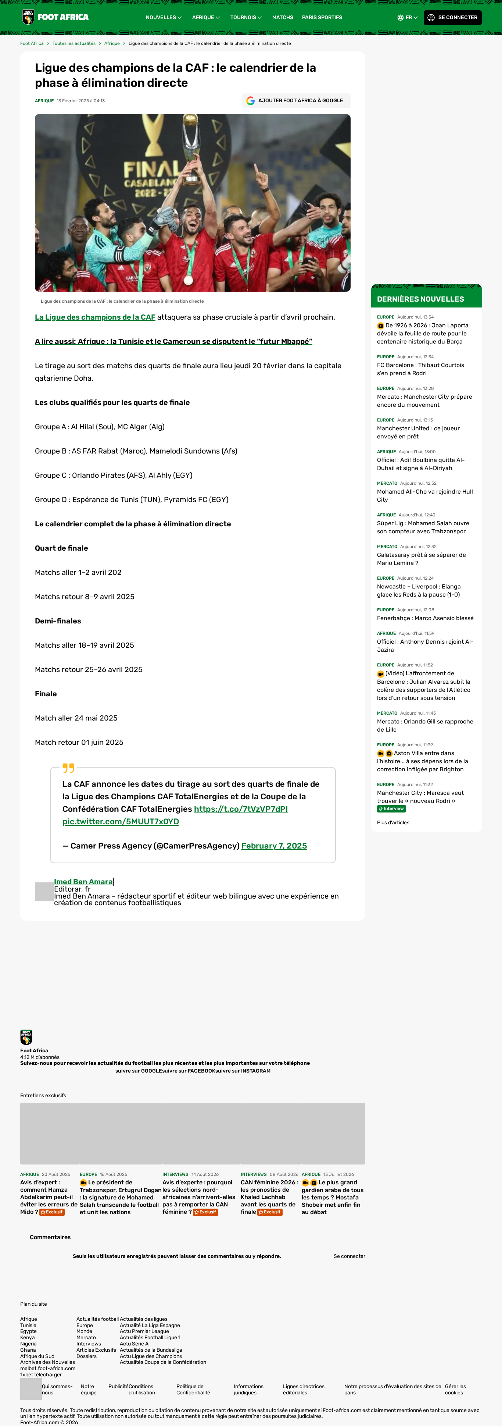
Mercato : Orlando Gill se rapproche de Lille (425, 725)
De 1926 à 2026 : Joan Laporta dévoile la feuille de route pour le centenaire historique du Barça (423, 333)
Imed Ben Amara (83, 881)
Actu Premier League (144, 1331)
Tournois (243, 17)
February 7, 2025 (274, 846)
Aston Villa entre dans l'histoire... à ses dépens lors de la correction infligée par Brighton (422, 761)
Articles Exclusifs (96, 1350)
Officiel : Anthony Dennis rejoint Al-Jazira (425, 645)
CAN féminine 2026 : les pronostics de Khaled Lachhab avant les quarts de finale (269, 1197)
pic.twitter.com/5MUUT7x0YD (120, 821)
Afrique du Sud (37, 1356)
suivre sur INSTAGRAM (242, 1070)
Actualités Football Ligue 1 (150, 1338)
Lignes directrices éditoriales (303, 1389)
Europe (84, 1326)
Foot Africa (32, 43)
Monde (84, 1331)
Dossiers (86, 1356)
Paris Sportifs (322, 17)
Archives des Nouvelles (47, 1362)
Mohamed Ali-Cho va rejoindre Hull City (425, 495)
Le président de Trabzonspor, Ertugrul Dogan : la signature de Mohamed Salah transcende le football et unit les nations (121, 1197)
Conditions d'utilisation (142, 1389)
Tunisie (28, 1326)
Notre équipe (89, 1389)
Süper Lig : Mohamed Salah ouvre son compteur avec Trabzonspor (423, 527)
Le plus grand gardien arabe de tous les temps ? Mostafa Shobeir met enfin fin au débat (333, 1197)
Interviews (88, 1344)
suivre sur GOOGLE (138, 1070)
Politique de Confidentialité (193, 1389)
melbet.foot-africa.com (47, 1369)
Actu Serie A (134, 1344)
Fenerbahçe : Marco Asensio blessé (425, 618)
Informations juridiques (248, 1389)
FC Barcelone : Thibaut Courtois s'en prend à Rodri (420, 369)
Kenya (27, 1338)
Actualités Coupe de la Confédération (163, 1362)
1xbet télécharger (41, 1375)
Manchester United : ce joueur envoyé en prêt (418, 432)
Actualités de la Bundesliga (151, 1350)
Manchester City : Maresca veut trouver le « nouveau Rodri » (420, 796)
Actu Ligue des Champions (151, 1356)
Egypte (28, 1331)
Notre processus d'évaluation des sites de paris (392, 1389)
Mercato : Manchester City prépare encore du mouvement (424, 400)
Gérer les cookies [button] (455, 1389)
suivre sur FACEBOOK (188, 1070)
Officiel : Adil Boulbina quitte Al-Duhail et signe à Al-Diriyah (421, 464)
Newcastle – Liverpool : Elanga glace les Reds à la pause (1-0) (419, 590)
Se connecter (457, 17)
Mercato (86, 1338)
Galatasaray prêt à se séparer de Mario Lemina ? (421, 558)
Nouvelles (161, 17)
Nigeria (28, 1344)
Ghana (28, 1350)
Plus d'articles (393, 822)
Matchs (282, 17)
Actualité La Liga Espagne (150, 1326)
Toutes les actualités (74, 43)
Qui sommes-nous (57, 1389)
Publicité (118, 1386)
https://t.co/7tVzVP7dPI (241, 809)
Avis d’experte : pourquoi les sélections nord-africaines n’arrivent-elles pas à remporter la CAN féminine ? (199, 1197)
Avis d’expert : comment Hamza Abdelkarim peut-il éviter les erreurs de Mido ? (49, 1197)
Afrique (203, 17)
